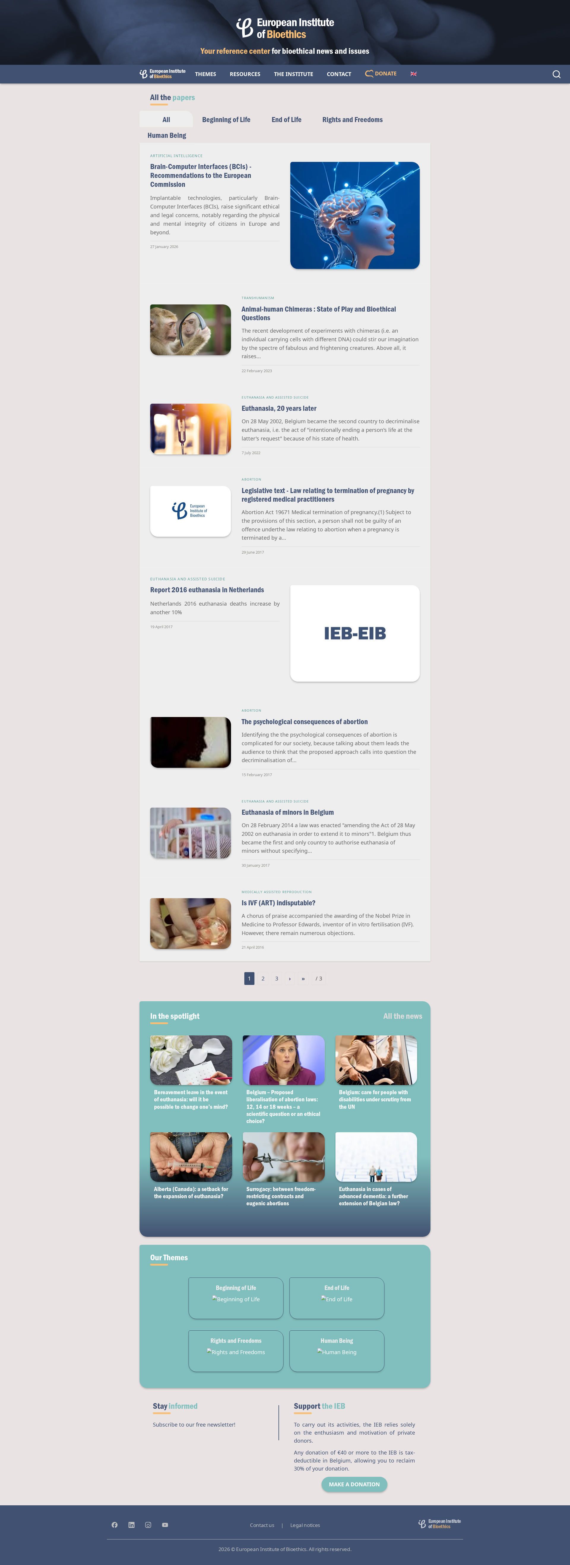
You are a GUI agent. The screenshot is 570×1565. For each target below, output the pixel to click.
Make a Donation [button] (354, 1484)
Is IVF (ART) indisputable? (279, 902)
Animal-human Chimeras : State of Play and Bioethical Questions (319, 313)
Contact (339, 74)
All (166, 119)
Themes (205, 74)
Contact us (262, 1525)
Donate (385, 73)
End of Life (287, 119)
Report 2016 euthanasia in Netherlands (207, 589)
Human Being (167, 135)
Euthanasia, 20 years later (279, 408)
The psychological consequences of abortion (305, 721)
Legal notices (305, 1525)
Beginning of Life (226, 119)
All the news (403, 1015)
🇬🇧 (413, 74)
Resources (245, 74)
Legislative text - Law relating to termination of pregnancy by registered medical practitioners (328, 495)
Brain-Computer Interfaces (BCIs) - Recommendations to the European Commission (200, 175)
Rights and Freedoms (352, 119)
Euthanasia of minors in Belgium (288, 812)
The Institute (293, 74)
